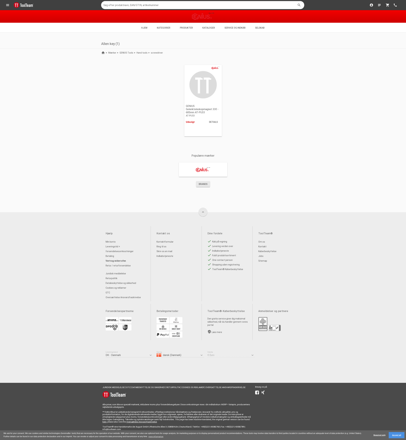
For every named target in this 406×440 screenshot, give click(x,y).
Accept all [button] (396, 435)
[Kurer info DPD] (112, 329)
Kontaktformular (165, 241)
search (299, 5)
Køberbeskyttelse (267, 251)
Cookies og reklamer (116, 288)
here (104, 422)
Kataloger (208, 28)
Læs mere (217, 332)
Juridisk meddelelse (116, 273)
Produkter (186, 28)
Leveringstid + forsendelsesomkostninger (120, 249)
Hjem (144, 28)
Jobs (260, 256)
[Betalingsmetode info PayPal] (163, 337)
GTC (108, 292)
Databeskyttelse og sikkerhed (121, 283)
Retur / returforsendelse (118, 265)
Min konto (111, 241)
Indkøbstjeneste (165, 256)
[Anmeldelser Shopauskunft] (274, 330)
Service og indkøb (235, 28)
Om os (261, 241)
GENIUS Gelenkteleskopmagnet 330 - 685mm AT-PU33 (202, 109)
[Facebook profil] (257, 393)
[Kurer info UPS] (125, 329)
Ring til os (161, 246)
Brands (203, 184)
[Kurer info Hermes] (125, 322)
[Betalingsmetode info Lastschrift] (176, 329)
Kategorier (163, 28)
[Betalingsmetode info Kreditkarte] (176, 337)
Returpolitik (111, 278)
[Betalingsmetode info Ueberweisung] (163, 322)
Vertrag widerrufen (116, 261)
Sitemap (262, 261)
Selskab (260, 28)
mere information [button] (155, 437)
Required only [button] (379, 435)
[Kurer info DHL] (112, 322)
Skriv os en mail (164, 251)
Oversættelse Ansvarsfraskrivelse (123, 297)
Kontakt (262, 246)
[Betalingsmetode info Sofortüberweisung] (176, 322)
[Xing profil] (263, 393)
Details (213, 122)
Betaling (110, 256)
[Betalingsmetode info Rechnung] (163, 329)
